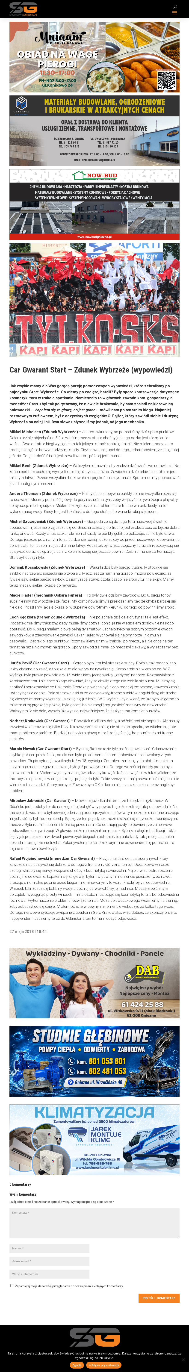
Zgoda (76, 1365)
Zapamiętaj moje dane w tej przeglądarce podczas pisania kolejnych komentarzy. (69, 1286)
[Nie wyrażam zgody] (183, 1359)
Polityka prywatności (104, 1365)
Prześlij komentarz (159, 1298)
